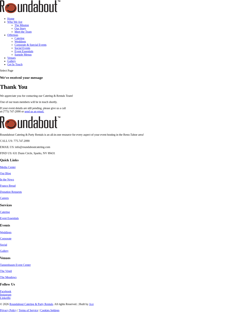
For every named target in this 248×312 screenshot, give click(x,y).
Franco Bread (8, 185)
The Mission (22, 25)
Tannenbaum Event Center (15, 264)
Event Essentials (24, 51)
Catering (19, 38)
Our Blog (5, 173)
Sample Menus (23, 54)
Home (10, 18)
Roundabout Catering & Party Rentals (31, 304)
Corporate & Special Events (30, 44)
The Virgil (6, 271)
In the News (7, 179)
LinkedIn (5, 297)
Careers (4, 198)
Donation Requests (11, 191)
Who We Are (14, 21)
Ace (91, 304)
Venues (11, 57)
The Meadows (8, 277)
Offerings (12, 35)
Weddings (20, 41)
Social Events (22, 48)
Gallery (11, 61)
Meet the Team (23, 31)
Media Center (8, 167)
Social (3, 244)
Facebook (5, 291)
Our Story (20, 28)
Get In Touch (15, 64)
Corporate (5, 238)
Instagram (5, 294)
